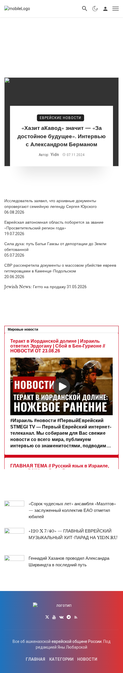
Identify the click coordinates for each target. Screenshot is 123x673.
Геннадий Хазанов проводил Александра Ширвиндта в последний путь (69, 561)
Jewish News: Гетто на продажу (35, 286)
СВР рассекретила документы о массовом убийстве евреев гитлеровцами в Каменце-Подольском (60, 268)
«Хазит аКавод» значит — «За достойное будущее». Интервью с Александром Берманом (61, 136)
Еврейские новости (60, 118)
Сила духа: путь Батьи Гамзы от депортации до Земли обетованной (55, 246)
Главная (35, 659)
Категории (61, 659)
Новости (87, 659)
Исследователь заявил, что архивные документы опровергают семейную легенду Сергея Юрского (50, 203)
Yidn (55, 154)
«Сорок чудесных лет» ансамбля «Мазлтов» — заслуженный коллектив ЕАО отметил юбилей (72, 510)
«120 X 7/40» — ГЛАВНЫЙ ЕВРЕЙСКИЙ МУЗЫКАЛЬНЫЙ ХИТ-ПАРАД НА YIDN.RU (73, 534)
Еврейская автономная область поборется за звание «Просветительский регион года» (54, 225)
